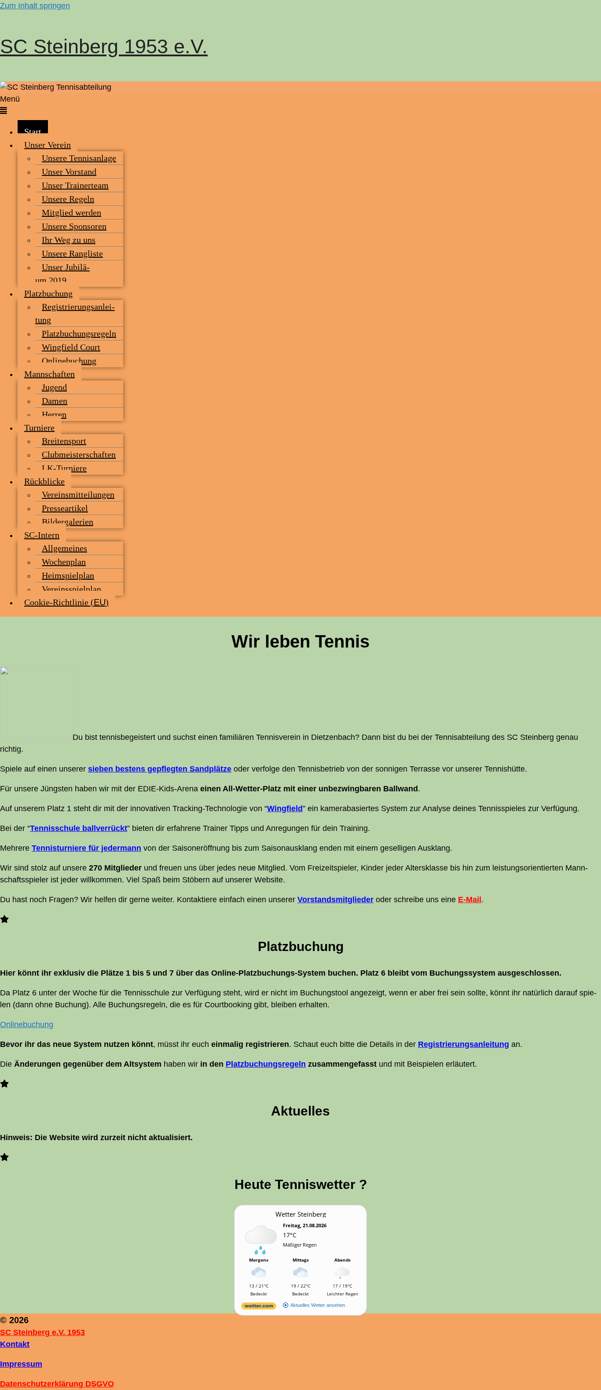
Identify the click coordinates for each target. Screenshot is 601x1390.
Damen (54, 401)
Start (32, 131)
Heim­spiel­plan (68, 575)
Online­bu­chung (69, 361)
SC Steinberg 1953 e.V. (104, 46)
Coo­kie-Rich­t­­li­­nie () (66, 602)
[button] (300, 105)
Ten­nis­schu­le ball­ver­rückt (78, 828)
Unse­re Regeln (68, 199)
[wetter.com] (258, 1307)
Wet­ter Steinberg (300, 1214)
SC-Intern (41, 535)
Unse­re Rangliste (72, 253)
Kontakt (14, 1344)
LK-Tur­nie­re (64, 468)
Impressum (21, 1364)
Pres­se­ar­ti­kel (65, 508)
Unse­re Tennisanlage (79, 158)
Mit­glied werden (71, 212)
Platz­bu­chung (48, 293)
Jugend (54, 387)
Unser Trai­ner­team (75, 185)
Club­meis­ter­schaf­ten (79, 454)
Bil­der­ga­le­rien (67, 522)
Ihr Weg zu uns (68, 240)
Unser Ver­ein (47, 145)
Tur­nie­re (39, 427)
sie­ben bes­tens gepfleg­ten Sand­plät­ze (159, 768)
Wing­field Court (71, 347)
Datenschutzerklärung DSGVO (57, 1383)
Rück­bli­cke (44, 481)
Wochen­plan (64, 562)
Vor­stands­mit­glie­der (335, 899)
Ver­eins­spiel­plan (71, 589)
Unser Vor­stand (69, 171)
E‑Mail (469, 899)
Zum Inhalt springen (35, 5)
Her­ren (54, 414)
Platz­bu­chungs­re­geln (79, 333)
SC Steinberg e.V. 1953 (42, 1332)
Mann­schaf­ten (49, 374)
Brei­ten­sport (64, 441)
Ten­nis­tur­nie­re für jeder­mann (86, 848)
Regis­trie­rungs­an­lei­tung (75, 313)
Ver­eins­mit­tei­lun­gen (78, 494)
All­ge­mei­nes (64, 548)
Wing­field (285, 808)
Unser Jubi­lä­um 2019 (62, 273)
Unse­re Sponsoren (74, 226)
